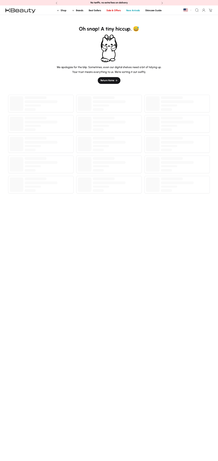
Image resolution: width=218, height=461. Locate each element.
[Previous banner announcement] (56, 2)
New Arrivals (133, 10)
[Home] (20, 10)
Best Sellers (95, 10)
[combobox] (187, 10)
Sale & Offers (113, 10)
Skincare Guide (153, 10)
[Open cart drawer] (210, 10)
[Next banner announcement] (162, 2)
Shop (63, 10)
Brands (79, 10)
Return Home (107, 80)
